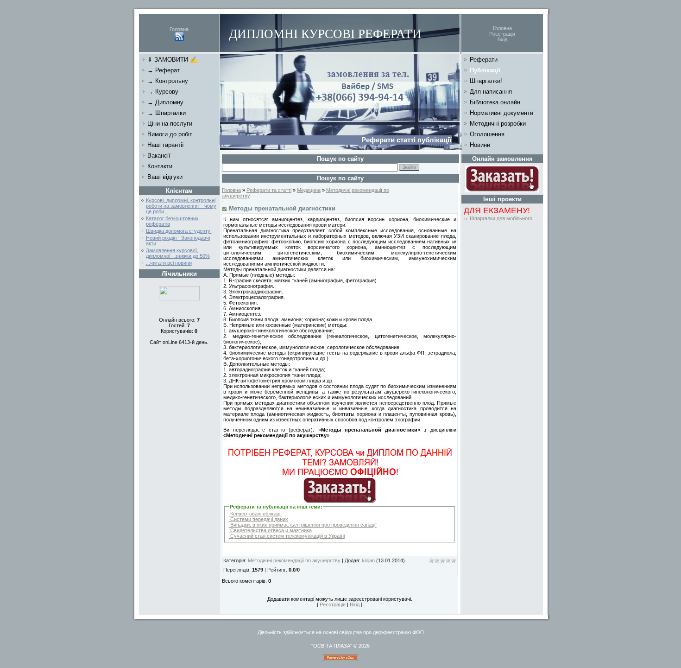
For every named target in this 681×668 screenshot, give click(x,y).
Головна (179, 29)
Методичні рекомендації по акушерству (294, 560)
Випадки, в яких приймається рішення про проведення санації (303, 525)
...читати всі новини (169, 263)
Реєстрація (502, 34)
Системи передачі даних (258, 519)
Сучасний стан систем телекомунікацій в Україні (287, 536)
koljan (368, 560)
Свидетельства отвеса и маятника (270, 530)
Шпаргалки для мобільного (501, 218)
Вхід (502, 39)
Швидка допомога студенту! (179, 231)
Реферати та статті (268, 190)
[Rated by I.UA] (179, 298)
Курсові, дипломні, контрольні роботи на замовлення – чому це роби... (181, 205)
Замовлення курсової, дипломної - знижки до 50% (178, 253)
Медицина (309, 190)
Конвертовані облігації (255, 513)
